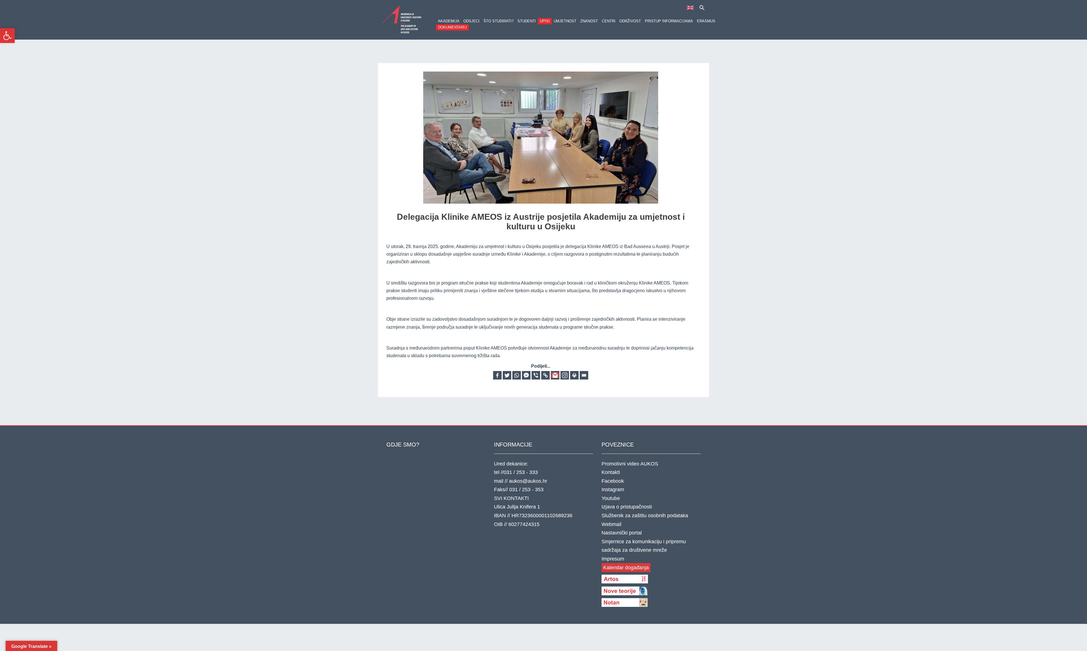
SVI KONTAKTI (511, 498)
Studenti (526, 21)
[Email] (584, 375)
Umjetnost (565, 21)
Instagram (613, 489)
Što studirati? (498, 21)
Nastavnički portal (622, 533)
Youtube (611, 498)
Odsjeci (471, 21)
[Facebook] (497, 375)
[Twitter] (507, 375)
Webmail (611, 524)
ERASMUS (706, 21)
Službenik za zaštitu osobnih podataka (645, 515)
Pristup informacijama (669, 21)
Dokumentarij (452, 27)
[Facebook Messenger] (526, 375)
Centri (608, 21)
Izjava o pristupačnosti (627, 507)
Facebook (613, 481)
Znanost (589, 21)
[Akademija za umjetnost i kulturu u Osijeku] (402, 19)
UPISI (545, 21)
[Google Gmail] (555, 375)
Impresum (613, 559)
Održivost (630, 21)
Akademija (448, 21)
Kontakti (611, 472)
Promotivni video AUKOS (630, 464)
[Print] (574, 375)
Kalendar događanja (626, 567)
